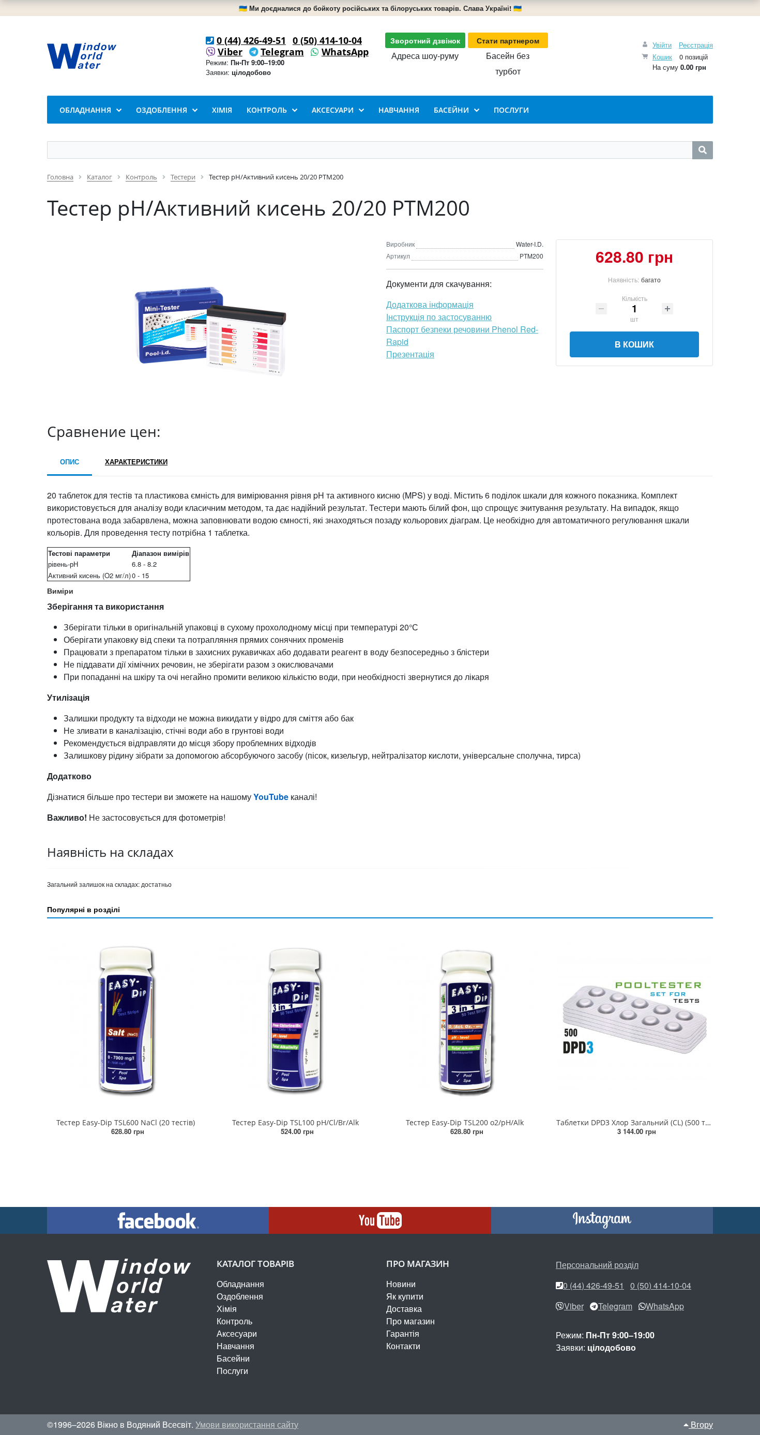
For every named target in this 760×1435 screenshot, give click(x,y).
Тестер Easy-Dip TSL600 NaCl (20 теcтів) (125, 1122)
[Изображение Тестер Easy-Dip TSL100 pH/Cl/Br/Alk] (295, 1019)
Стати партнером (508, 40)
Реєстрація (696, 45)
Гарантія (402, 1333)
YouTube (270, 797)
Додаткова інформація (430, 304)
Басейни (233, 1358)
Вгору (701, 1424)
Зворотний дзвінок (425, 40)
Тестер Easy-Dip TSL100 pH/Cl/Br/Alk (295, 1122)
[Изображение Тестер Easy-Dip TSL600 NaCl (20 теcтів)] (126, 1019)
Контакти (403, 1346)
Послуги (232, 1371)
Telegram (282, 52)
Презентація (410, 354)
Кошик (662, 57)
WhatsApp (345, 52)
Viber (230, 52)
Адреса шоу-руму (425, 56)
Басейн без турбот (507, 63)
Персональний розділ (597, 1265)
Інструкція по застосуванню (439, 317)
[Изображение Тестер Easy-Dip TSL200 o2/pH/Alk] (465, 1019)
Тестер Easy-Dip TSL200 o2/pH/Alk (465, 1122)
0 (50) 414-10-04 (327, 40)
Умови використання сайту (246, 1424)
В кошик (634, 344)
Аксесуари (237, 1333)
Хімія (227, 1309)
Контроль (234, 1321)
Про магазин (410, 1321)
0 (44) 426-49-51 (251, 40)
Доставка (404, 1309)
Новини (401, 1284)
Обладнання (240, 1284)
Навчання (235, 1346)
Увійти (662, 45)
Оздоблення (240, 1296)
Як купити (404, 1296)
